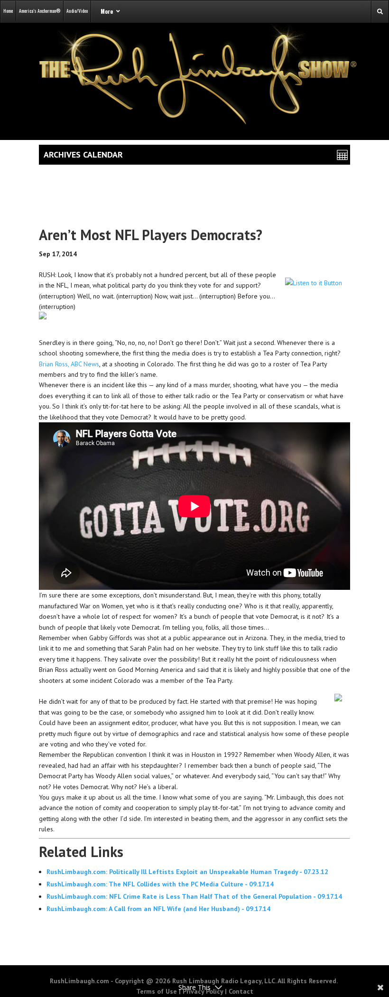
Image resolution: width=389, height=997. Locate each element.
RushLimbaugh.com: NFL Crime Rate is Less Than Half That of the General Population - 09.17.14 (194, 896)
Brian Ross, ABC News (69, 364)
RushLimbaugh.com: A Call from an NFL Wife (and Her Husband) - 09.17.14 (158, 908)
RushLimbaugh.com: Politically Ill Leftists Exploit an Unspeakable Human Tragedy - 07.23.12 (187, 871)
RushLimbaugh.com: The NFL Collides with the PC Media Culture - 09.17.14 (160, 884)
